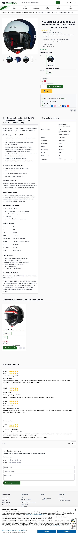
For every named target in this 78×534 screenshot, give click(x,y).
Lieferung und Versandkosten (28, 502)
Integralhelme (5, 498)
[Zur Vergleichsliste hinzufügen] (74, 110)
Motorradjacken (6, 502)
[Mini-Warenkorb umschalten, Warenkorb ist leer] (74, 2)
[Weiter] (36, 60)
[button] (58, 30)
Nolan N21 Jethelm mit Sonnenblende (14, 330)
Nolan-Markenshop (8, 277)
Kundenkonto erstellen (64, 500)
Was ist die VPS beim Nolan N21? (12, 260)
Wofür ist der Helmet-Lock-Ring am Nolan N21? (16, 258)
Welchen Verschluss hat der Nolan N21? (14, 264)
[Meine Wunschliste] (71, 2)
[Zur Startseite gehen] (10, 2)
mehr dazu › (64, 98)
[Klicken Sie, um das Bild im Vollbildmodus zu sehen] (20, 36)
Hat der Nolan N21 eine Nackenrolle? (13, 268)
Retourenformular (25, 501)
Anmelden (61, 498)
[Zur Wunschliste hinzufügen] (71, 110)
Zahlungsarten (24, 504)
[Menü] (75, 519)
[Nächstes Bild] (35, 36)
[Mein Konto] (67, 2)
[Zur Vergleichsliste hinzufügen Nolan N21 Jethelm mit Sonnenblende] (23, 348)
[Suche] (58, 2)
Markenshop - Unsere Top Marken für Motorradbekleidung (21, 12)
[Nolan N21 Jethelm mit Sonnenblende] (14, 316)
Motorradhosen (6, 505)
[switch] (72, 528)
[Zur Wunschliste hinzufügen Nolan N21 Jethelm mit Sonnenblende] (20, 348)
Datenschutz (24, 506)
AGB (22, 497)
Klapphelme (5, 500)
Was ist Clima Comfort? (10, 266)
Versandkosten (50, 83)
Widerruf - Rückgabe (26, 499)
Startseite (4, 12)
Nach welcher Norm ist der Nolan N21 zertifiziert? (16, 262)
